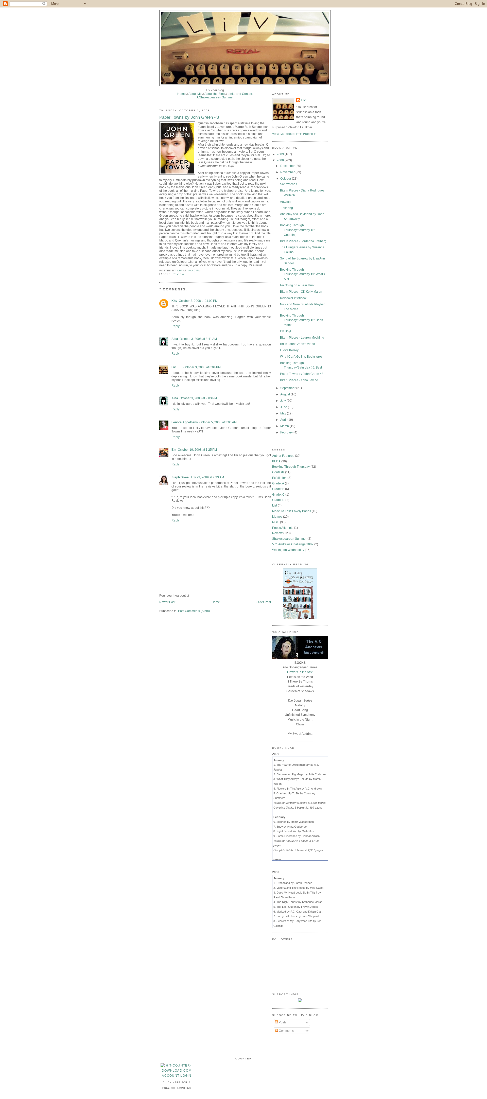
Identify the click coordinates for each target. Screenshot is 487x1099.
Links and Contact (240, 94)
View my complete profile (294, 134)
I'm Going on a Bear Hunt (297, 285)
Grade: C (278, 494)
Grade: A (278, 483)
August (285, 394)
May (283, 413)
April (283, 420)
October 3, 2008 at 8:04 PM (202, 367)
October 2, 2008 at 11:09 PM (198, 301)
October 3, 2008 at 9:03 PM (198, 398)
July (283, 401)
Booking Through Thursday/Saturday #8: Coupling (297, 229)
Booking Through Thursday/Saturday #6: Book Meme (301, 320)
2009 (281, 154)
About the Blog (214, 94)
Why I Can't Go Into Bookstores (301, 356)
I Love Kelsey (289, 350)
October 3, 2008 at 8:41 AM (198, 339)
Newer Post (167, 602)
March (285, 426)
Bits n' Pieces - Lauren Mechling (302, 337)
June (284, 407)
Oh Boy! (285, 331)
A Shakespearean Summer (215, 97)
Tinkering (286, 208)
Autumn (285, 201)
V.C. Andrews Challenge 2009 (293, 544)
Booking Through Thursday (291, 466)
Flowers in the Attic (300, 672)
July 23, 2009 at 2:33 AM (207, 477)
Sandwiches (288, 184)
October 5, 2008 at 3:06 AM (218, 422)
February (286, 432)
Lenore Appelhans (184, 422)
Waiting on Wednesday (288, 550)
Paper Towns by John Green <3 (301, 374)
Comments (286, 1031)
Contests (278, 472)
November (287, 172)
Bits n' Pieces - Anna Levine (299, 380)
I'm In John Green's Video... (298, 344)
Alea (174, 339)
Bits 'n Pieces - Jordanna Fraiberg (303, 241)
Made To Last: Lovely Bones (291, 511)
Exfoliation (279, 478)
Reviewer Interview (293, 298)
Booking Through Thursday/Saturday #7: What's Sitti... (302, 274)
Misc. (275, 522)
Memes (277, 516)
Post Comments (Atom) (194, 611)
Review (178, 274)
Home (181, 94)
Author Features (283, 456)
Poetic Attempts (282, 528)
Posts (282, 1022)
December (287, 166)
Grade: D (278, 500)
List (274, 505)
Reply (175, 326)
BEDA (276, 461)
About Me (195, 94)
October (286, 178)
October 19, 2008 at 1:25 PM (197, 449)
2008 (281, 160)
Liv (173, 367)
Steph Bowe (180, 477)
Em (173, 449)
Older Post (263, 602)
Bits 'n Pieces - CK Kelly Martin (301, 291)
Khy (174, 301)
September (288, 388)
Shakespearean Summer (289, 538)
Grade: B (278, 489)
